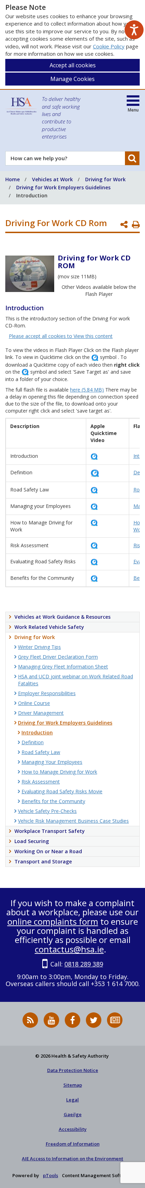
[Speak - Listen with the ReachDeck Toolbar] (134, 29)
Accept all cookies (73, 65)
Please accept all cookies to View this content (61, 336)
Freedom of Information (73, 1144)
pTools (50, 1175)
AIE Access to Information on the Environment (72, 1158)
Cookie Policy (109, 46)
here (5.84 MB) (87, 389)
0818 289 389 (83, 964)
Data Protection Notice (72, 1070)
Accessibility (73, 1129)
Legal (72, 1100)
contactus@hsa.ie (69, 949)
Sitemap (72, 1085)
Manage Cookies (72, 79)
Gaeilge (73, 1114)
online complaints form (52, 921)
